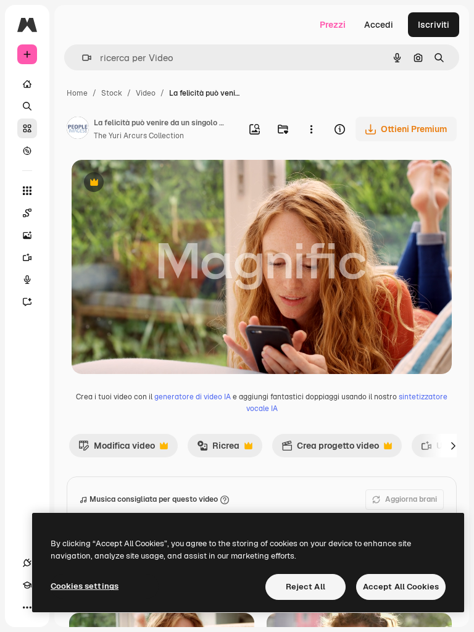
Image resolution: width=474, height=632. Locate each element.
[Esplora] (27, 150)
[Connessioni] (27, 563)
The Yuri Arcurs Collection (139, 136)
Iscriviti (433, 24)
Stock (111, 93)
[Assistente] (27, 302)
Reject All (305, 586)
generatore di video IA (192, 397)
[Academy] (27, 585)
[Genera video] (27, 257)
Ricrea (218, 448)
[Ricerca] (27, 106)
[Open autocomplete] (82, 57)
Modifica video (116, 448)
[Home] (27, 84)
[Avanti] (453, 445)
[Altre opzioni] (311, 129)
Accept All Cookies (401, 586)
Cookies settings (84, 586)
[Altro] (27, 607)
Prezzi (333, 24)
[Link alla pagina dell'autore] (78, 130)
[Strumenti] (27, 191)
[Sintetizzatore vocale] (27, 279)
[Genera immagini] (27, 235)
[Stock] (27, 128)
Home (77, 93)
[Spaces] (27, 213)
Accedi (378, 24)
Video (146, 93)
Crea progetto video (330, 448)
